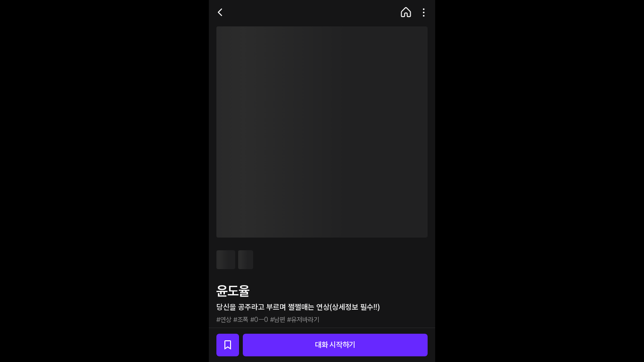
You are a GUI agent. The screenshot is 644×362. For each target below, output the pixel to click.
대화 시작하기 (335, 344)
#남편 (277, 319)
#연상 (223, 319)
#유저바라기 (303, 319)
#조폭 (240, 319)
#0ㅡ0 (259, 319)
